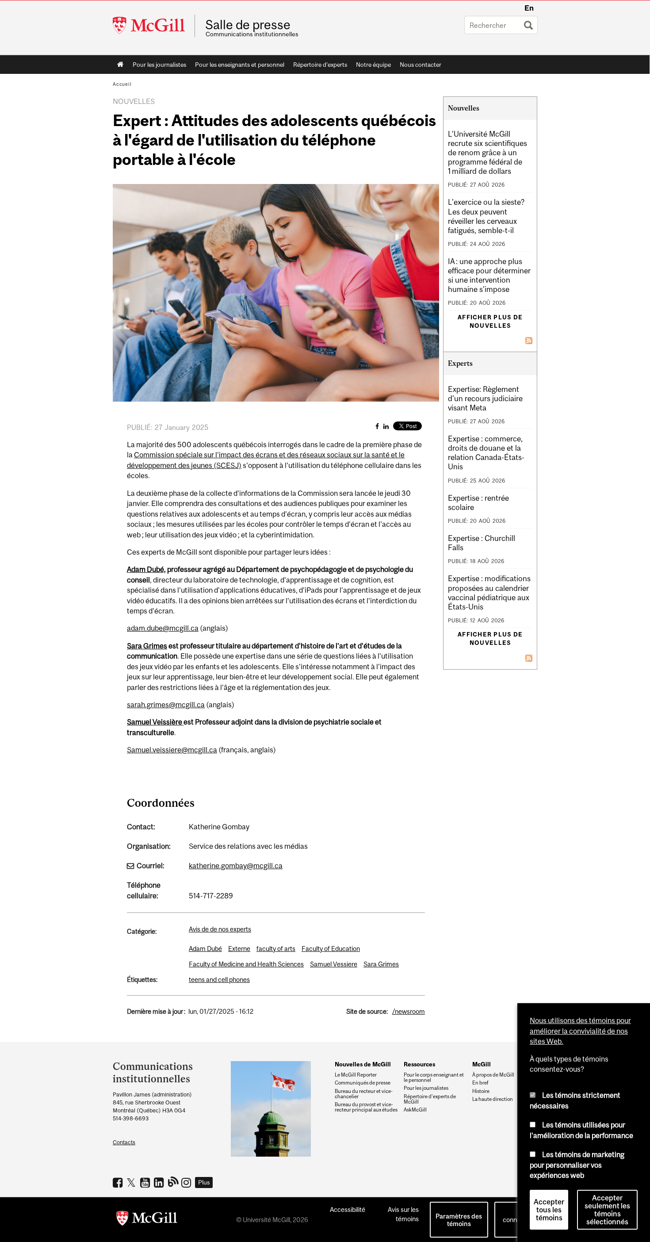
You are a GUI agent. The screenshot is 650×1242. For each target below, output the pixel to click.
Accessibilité (347, 1209)
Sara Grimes (147, 646)
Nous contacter (420, 64)
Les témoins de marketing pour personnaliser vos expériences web (577, 1164)
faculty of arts (275, 948)
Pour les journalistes (159, 64)
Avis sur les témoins (403, 1214)
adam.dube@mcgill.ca (163, 628)
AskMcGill (415, 1109)
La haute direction (492, 1099)
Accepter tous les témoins (549, 1210)
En (529, 8)
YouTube (146, 1182)
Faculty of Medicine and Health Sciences (246, 964)
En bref (480, 1082)
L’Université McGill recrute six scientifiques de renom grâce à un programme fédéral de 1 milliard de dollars (487, 153)
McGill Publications (174, 1181)
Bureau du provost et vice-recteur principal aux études (366, 1107)
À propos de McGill (493, 1074)
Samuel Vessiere (333, 964)
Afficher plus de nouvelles (490, 321)
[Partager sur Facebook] (377, 426)
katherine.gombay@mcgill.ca (236, 866)
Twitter (132, 1182)
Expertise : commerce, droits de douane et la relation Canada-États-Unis (486, 452)
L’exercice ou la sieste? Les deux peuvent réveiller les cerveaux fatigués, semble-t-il (486, 216)
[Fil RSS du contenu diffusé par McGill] (528, 340)
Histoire (480, 1091)
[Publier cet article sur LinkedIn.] (386, 426)
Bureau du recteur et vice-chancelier (364, 1094)
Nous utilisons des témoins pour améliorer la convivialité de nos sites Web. (580, 1030)
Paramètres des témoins (459, 1219)
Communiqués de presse (362, 1082)
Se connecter (517, 1215)
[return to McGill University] (147, 1220)
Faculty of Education (331, 948)
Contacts (124, 1142)
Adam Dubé (205, 948)
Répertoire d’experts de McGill (430, 1099)
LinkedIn (160, 1182)
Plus (204, 1182)
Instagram (187, 1182)
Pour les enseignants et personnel (239, 64)
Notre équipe (373, 64)
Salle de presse (248, 24)
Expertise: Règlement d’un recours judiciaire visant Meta (485, 398)
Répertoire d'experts (320, 64)
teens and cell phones (219, 979)
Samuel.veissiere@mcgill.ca (172, 750)
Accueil (120, 64)
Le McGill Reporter (356, 1074)
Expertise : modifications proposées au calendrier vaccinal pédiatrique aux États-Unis (489, 592)
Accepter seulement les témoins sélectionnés (607, 1210)
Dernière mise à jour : (156, 1011)
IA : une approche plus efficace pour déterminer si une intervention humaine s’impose (489, 275)
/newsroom (408, 1011)
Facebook (119, 1182)
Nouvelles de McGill (363, 1064)
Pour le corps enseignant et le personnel (434, 1077)
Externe (239, 948)
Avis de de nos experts (220, 929)
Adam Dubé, (146, 569)
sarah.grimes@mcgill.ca (166, 705)
